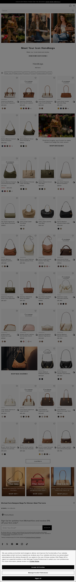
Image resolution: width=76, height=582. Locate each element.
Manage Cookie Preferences (38, 573)
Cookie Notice (34, 561)
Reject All (38, 578)
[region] (38, 566)
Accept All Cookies (38, 567)
